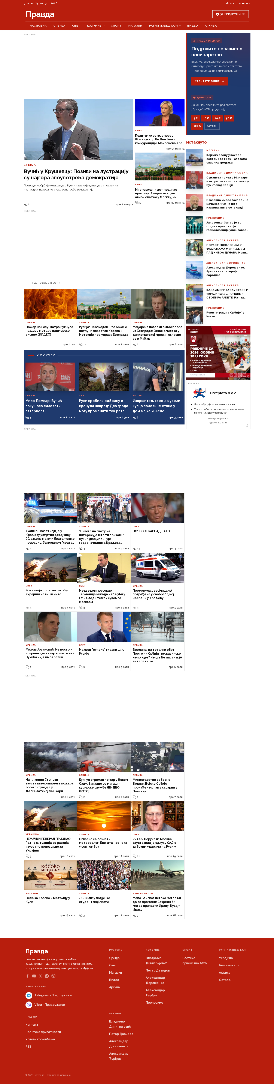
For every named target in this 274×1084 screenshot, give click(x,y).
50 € (229, 118)
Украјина (226, 958)
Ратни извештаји (163, 25)
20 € (217, 118)
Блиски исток (229, 965)
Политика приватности (43, 1032)
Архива (211, 25)
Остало (225, 980)
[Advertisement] (104, 67)
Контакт (244, 3)
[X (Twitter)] (40, 976)
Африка (225, 972)
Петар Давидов (158, 970)
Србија (59, 25)
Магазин (135, 25)
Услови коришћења (40, 1039)
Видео (192, 25)
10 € (206, 118)
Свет (76, 25)
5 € (196, 118)
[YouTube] (34, 976)
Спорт (116, 25)
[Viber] (53, 976)
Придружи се (235, 14)
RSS (28, 1046)
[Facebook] (27, 976)
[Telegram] (47, 976)
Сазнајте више (207, 81)
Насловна (38, 25)
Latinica (229, 3)
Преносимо (154, 1002)
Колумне (94, 25)
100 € (197, 125)
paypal (212, 126)
